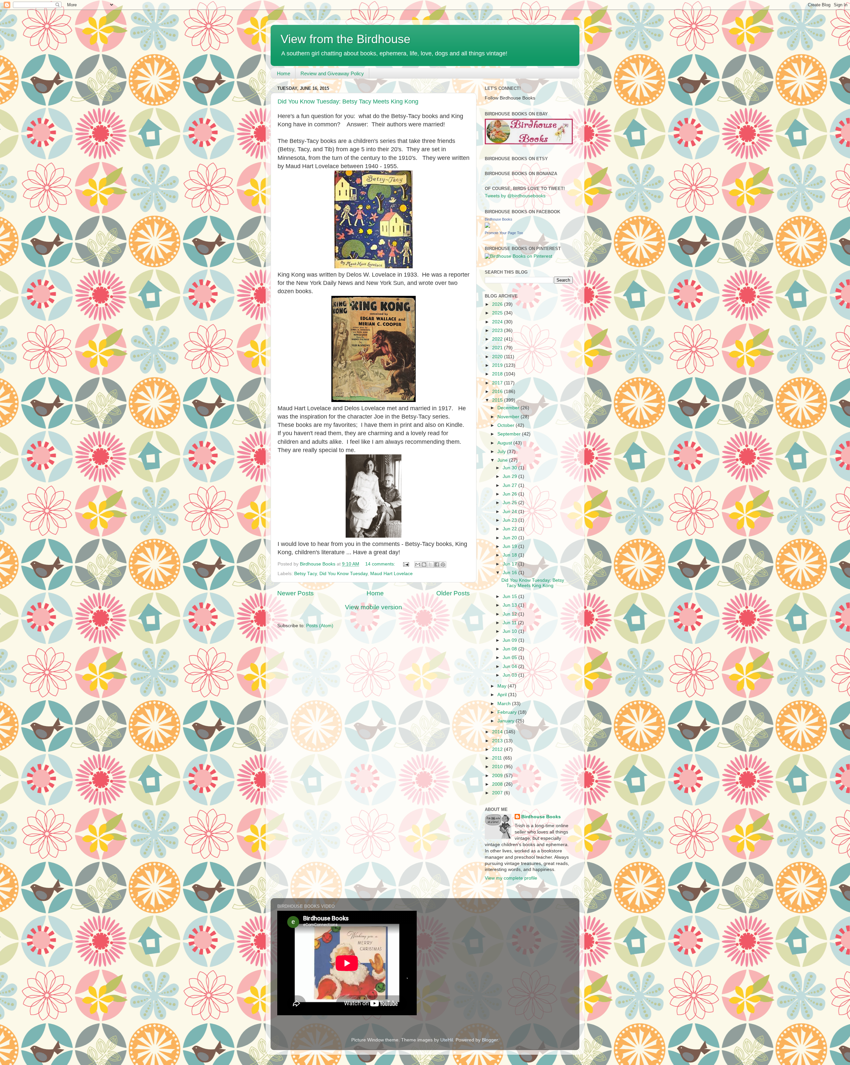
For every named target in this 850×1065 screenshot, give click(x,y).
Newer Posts (295, 593)
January (506, 720)
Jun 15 (510, 596)
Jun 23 (510, 520)
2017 (498, 382)
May (502, 686)
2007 (498, 792)
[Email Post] (405, 564)
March (504, 703)
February (507, 712)
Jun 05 (510, 657)
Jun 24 (510, 511)
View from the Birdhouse (345, 39)
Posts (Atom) (319, 625)
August (505, 442)
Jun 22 (510, 528)
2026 (498, 304)
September (509, 434)
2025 (498, 312)
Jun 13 (510, 605)
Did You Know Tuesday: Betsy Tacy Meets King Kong (348, 101)
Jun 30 (510, 467)
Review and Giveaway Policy (332, 73)
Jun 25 (510, 502)
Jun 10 (510, 631)
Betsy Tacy (305, 573)
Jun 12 (510, 614)
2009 (498, 775)
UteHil (446, 1039)
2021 (498, 347)
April (502, 694)
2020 (498, 356)
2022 (498, 339)
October (506, 425)
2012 (498, 749)
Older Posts (453, 593)
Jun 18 (510, 555)
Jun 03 (510, 675)
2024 (498, 321)
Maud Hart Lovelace (391, 573)
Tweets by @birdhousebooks (515, 195)
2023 (498, 330)
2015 (498, 400)
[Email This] (417, 564)
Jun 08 (510, 648)
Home (283, 73)
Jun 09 (510, 640)
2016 (498, 391)
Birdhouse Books (498, 219)
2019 (498, 365)
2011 (497, 758)
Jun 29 (510, 476)
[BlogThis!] (424, 564)
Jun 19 (510, 546)
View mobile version (373, 607)
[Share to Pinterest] (443, 564)
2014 (498, 731)
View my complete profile (511, 878)
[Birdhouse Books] (487, 226)
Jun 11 (510, 622)
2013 (498, 740)
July (502, 451)
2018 (498, 373)
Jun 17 (510, 564)
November (509, 416)
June (503, 460)
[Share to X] (430, 564)
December (509, 407)
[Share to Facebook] (436, 564)
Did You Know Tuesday (343, 573)
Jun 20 (510, 537)
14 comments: (380, 564)
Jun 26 (510, 494)
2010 (498, 766)
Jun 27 (510, 485)
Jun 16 (510, 572)
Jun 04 (510, 666)
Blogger (490, 1039)
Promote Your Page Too (504, 233)
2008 (498, 784)
